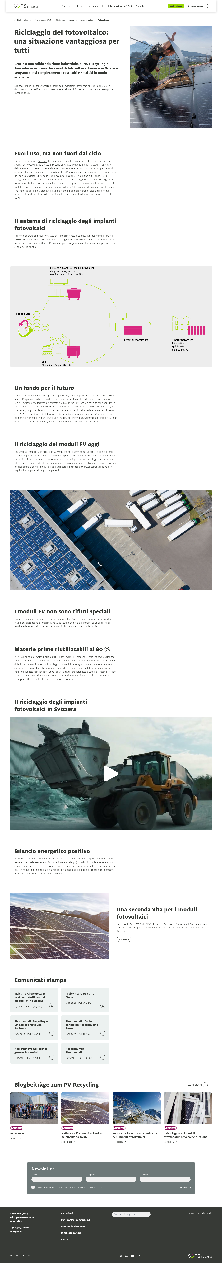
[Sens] (26, 6)
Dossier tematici (86, 20)
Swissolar (42, 160)
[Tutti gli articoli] (205, 1084)
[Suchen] (209, 6)
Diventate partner (195, 6)
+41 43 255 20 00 (19, 1227)
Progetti (139, 6)
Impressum (194, 1213)
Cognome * (92, 1175)
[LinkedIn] (126, 1256)
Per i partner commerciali (90, 6)
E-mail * (145, 1175)
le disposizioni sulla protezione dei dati (87, 1187)
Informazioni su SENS (120, 6)
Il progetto (124, 939)
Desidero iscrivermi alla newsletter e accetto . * (70, 1187)
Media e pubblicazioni (65, 20)
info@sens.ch (17, 1231)
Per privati (67, 6)
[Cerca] (147, 1214)
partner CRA (20, 183)
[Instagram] (120, 1256)
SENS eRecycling (21, 20)
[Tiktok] (139, 1256)
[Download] (51, 1005)
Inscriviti (184, 1187)
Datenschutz (206, 1213)
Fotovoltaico (17, 1128)
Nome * (37, 1175)
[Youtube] (133, 1256)
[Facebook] (114, 1256)
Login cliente (176, 6)
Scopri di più (15, 1138)
